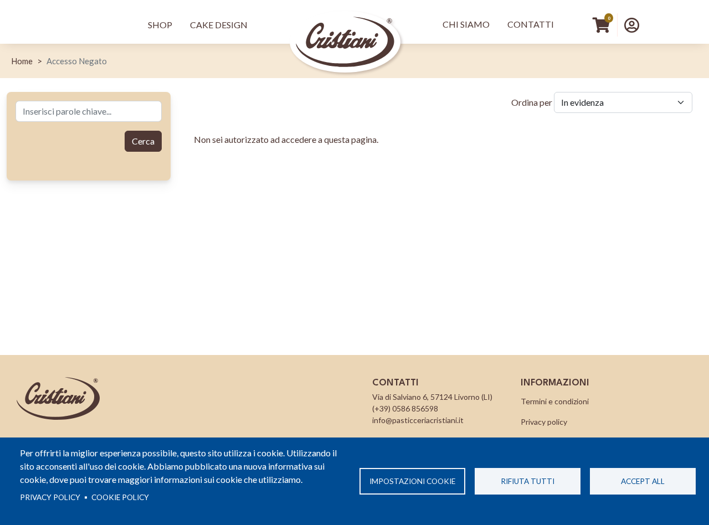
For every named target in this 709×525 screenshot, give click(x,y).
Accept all (643, 481)
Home (22, 61)
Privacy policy (50, 497)
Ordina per (531, 102)
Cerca (143, 141)
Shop (160, 24)
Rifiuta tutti (527, 481)
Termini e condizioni (555, 401)
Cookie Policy (120, 497)
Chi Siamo (466, 24)
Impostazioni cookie (412, 481)
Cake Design (219, 24)
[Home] (345, 25)
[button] (631, 25)
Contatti (530, 24)
